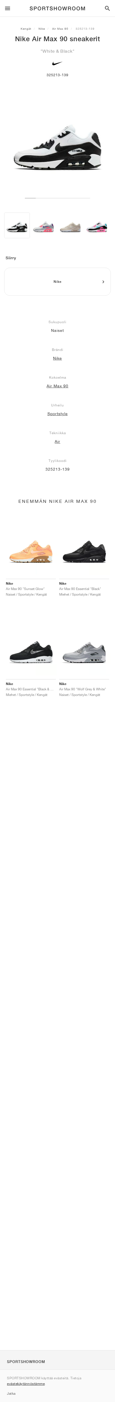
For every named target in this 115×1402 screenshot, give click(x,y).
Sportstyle (57, 413)
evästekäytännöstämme (26, 1384)
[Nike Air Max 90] (17, 225)
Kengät (26, 28)
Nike (42, 28)
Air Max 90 (60, 28)
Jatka (11, 1393)
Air (57, 441)
